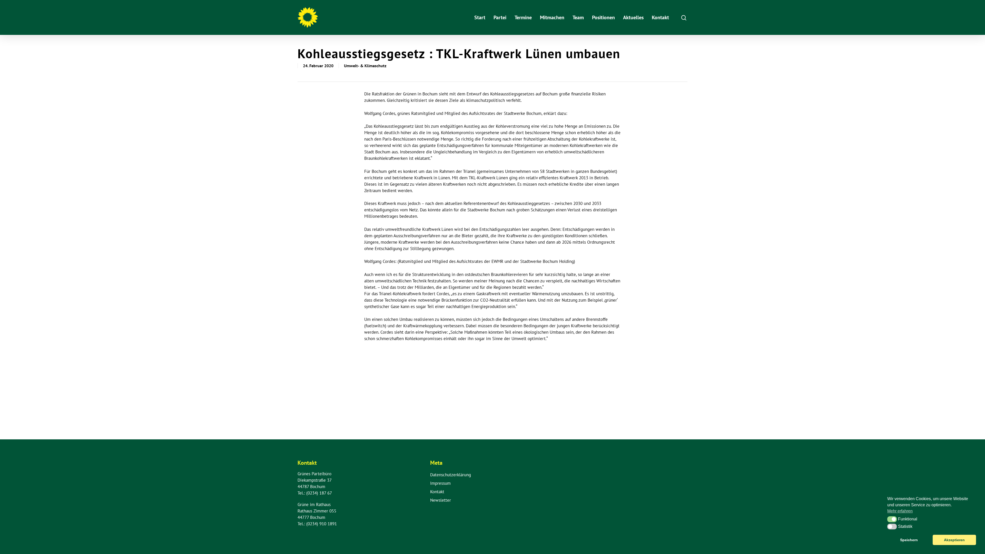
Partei (500, 17)
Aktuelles (633, 17)
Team (578, 17)
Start (479, 17)
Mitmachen (552, 17)
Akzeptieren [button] (954, 540)
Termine (523, 17)
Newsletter (440, 500)
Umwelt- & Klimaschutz (365, 65)
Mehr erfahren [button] (900, 511)
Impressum (440, 483)
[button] (892, 519)
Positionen (603, 17)
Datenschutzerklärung (450, 475)
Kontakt (660, 17)
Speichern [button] (909, 540)
